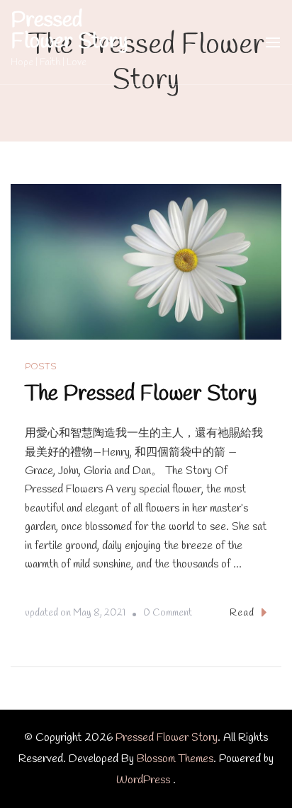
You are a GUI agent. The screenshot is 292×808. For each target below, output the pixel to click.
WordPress (143, 780)
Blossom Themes (175, 758)
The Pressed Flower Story (141, 394)
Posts (41, 367)
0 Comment (167, 615)
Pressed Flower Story (69, 31)
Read (242, 613)
